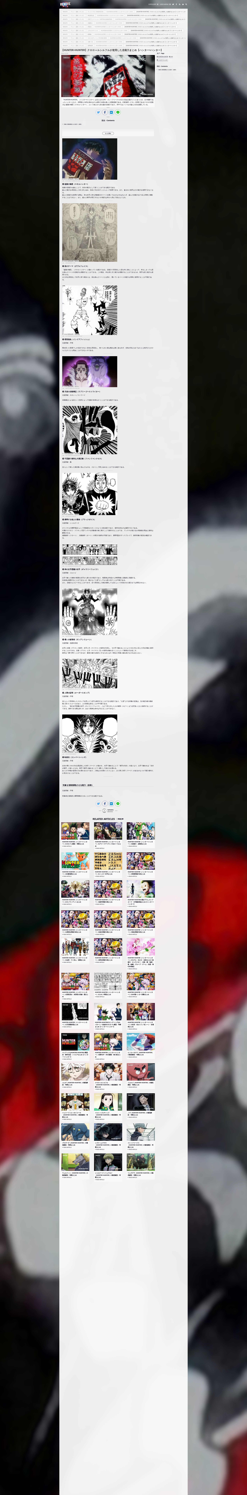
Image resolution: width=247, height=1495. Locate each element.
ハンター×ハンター (163, 60)
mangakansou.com (70, 263)
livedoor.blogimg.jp (70, 516)
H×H (171, 56)
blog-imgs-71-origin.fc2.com (72, 181)
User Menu (164, 4)
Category (152, 4)
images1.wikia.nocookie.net (72, 388)
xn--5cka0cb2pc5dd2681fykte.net (73, 336)
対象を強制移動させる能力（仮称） (73, 124)
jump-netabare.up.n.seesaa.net (73, 636)
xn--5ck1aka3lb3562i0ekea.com (73, 566)
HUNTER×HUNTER (163, 56)
